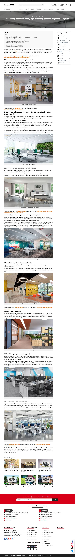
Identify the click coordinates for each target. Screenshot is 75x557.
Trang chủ (21, 9)
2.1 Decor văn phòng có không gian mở (13, 38)
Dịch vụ (57, 9)
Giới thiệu (27, 9)
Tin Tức (41, 16)
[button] (69, 5)
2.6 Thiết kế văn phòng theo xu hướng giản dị (14, 45)
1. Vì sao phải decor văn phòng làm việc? (13, 36)
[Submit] (43, 5)
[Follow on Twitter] (7, 539)
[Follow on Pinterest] (8, 539)
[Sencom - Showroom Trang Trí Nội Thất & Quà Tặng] (10, 5)
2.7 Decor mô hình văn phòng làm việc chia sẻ (14, 46)
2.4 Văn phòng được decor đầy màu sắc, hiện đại (15, 42)
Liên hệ (62, 9)
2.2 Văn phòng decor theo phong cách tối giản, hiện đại (16, 40)
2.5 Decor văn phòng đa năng (11, 43)
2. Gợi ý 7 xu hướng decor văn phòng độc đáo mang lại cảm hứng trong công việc (21, 37)
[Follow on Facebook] (5, 539)
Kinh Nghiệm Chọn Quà (48, 9)
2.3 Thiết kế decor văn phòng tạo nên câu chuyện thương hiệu (17, 41)
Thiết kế (32, 9)
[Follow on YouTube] (10, 539)
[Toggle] (69, 36)
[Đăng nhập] (66, 5)
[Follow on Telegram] (12, 539)
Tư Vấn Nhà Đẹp (38, 9)
